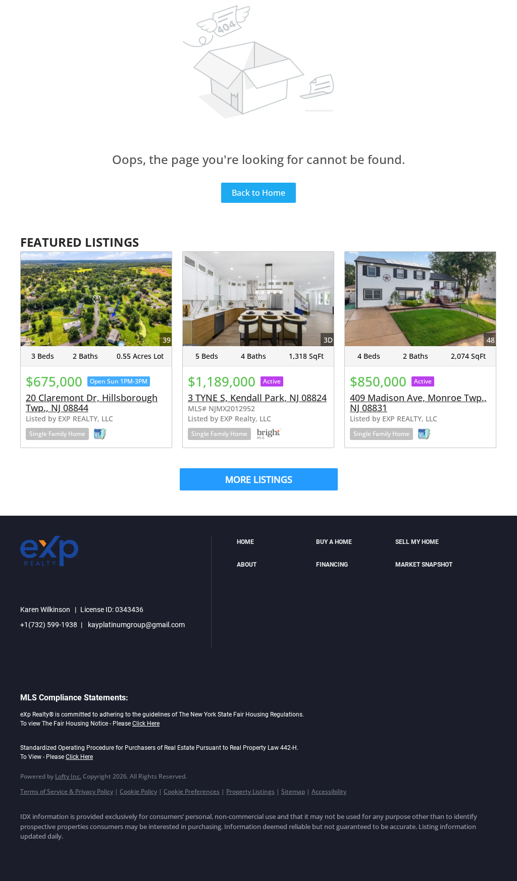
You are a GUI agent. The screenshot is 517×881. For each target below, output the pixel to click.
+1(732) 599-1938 (48, 625)
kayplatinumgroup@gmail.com (136, 625)
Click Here (146, 723)
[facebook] (32, 854)
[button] (274, 542)
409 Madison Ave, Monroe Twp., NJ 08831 (418, 403)
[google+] (179, 854)
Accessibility (329, 791)
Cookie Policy (138, 791)
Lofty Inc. (68, 776)
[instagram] (120, 854)
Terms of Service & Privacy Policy (66, 791)
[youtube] (149, 854)
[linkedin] (61, 854)
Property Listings (250, 791)
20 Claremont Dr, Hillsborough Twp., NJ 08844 (92, 403)
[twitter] (91, 854)
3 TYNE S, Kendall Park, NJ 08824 (257, 398)
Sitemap (293, 791)
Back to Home (258, 192)
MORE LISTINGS (258, 479)
